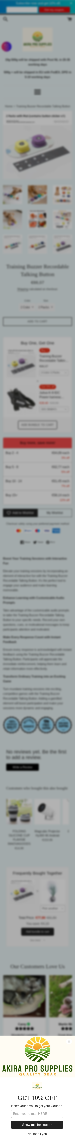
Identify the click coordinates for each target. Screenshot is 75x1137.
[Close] (69, 1041)
